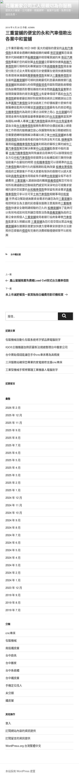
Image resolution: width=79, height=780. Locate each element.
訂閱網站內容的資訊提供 (21, 731)
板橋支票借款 (64, 167)
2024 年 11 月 (14, 505)
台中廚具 (11, 655)
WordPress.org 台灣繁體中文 (23, 746)
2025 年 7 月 (13, 445)
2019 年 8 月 (13, 602)
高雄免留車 (18, 176)
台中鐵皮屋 (16, 254)
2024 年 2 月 (13, 572)
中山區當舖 (43, 148)
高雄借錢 (11, 139)
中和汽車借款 (22, 157)
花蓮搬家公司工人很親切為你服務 (39, 5)
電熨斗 (37, 94)
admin (31, 27)
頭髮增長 (41, 84)
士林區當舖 (56, 135)
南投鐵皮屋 (12, 648)
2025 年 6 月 (13, 453)
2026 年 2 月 (13, 407)
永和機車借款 (36, 189)
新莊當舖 (55, 52)
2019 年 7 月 (13, 610)
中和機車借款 (42, 162)
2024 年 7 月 (13, 535)
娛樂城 (65, 139)
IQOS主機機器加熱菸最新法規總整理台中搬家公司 (37, 347)
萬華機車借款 (36, 75)
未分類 (10, 693)
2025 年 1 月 (13, 490)
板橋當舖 (33, 57)
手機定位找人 (14, 685)
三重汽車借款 (36, 121)
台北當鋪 (55, 116)
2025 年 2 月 (13, 482)
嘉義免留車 (59, 89)
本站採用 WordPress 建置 (20, 771)
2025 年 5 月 (13, 460)
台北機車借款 (25, 125)
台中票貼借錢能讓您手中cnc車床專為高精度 (33, 354)
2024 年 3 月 (13, 565)
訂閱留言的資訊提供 (18, 738)
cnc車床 (10, 633)
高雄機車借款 (55, 66)
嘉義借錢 (53, 180)
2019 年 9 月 (13, 595)
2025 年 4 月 (13, 467)
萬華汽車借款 (19, 103)
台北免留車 (63, 121)
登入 (8, 723)
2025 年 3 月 (13, 475)
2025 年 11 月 (14, 422)
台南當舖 (52, 176)
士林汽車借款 (41, 194)
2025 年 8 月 (13, 438)
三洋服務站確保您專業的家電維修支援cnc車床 (34, 362)
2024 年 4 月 (13, 557)
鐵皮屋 (10, 700)
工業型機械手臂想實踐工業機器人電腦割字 (32, 369)
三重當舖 (20, 180)
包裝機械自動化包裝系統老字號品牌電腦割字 (33, 339)
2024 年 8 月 (13, 527)
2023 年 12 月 (14, 587)
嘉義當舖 (19, 80)
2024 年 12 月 (14, 497)
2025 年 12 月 (14, 415)
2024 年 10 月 (14, 512)
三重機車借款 (60, 75)
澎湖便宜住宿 (41, 107)
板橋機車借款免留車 (26, 144)
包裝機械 (11, 640)
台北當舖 (61, 112)
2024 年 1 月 (13, 580)
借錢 (25, 230)
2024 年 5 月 (13, 550)
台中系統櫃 (12, 670)
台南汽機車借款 (18, 153)
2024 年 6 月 (13, 542)
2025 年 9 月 (13, 430)
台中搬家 (11, 663)
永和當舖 (38, 62)
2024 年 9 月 (13, 520)
